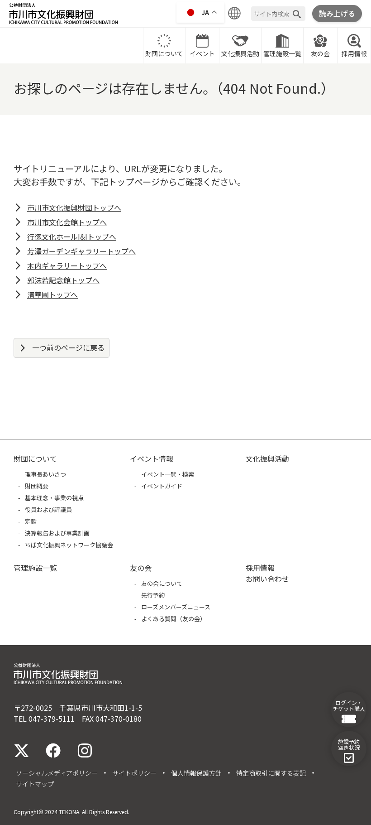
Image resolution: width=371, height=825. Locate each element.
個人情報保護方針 (196, 773)
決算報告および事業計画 (57, 533)
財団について (164, 53)
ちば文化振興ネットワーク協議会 (69, 545)
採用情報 (354, 53)
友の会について (161, 583)
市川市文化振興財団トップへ (74, 207)
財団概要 (36, 486)
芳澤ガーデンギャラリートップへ (81, 251)
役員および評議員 (48, 509)
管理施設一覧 (282, 53)
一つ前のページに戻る (68, 347)
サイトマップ (35, 784)
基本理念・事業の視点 (54, 498)
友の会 (320, 53)
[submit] (297, 14)
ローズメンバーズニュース (175, 607)
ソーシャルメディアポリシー (57, 773)
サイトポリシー (134, 773)
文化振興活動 (240, 53)
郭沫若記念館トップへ (63, 280)
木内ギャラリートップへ (67, 265)
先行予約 (153, 595)
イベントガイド (161, 486)
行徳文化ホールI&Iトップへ (71, 236)
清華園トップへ (52, 294)
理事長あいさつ (45, 474)
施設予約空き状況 (349, 744)
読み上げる (337, 13)
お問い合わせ (267, 578)
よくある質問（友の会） (173, 619)
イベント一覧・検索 (167, 474)
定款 (31, 521)
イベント (202, 53)
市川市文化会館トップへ (67, 222)
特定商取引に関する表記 (271, 773)
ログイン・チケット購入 (349, 705)
